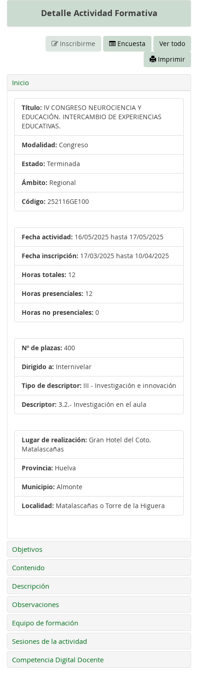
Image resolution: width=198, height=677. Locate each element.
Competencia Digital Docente (58, 659)
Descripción (30, 585)
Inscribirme (76, 43)
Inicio (20, 82)
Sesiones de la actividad (49, 641)
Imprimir (170, 59)
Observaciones (35, 604)
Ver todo (172, 43)
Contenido (28, 567)
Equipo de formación (45, 622)
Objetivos (27, 549)
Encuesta (131, 43)
